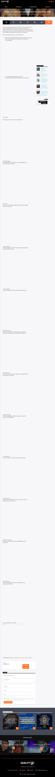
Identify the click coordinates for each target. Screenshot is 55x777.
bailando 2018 (17, 657)
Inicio (6, 6)
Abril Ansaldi (6, 727)
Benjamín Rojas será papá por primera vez (14, 745)
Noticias (30, 9)
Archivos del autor (26, 666)
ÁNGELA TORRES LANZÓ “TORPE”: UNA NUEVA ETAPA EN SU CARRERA (44, 76)
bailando (11, 657)
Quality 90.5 (6, 664)
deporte (4, 714)
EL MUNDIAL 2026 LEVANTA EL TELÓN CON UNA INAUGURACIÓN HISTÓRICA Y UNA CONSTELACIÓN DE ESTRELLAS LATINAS (44, 721)
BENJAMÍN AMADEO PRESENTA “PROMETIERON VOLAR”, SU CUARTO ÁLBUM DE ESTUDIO (42, 70)
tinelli (29, 657)
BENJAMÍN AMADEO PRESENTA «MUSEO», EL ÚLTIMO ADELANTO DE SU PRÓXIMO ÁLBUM (42, 81)
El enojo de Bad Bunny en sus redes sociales (41, 745)
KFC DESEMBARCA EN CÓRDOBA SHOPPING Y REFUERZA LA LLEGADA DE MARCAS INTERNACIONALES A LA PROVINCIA (42, 93)
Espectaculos (25, 9)
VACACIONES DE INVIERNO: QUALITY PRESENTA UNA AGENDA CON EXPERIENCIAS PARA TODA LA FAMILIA (27, 721)
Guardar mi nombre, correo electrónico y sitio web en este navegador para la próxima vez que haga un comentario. (20, 698)
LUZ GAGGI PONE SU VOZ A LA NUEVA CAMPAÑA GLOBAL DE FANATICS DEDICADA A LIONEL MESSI (42, 87)
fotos (22, 657)
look (26, 657)
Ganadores (18, 6)
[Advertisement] (42, 45)
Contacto (47, 6)
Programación (33, 6)
